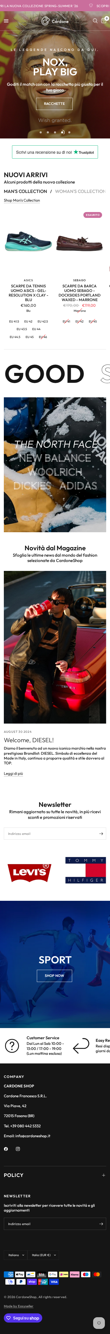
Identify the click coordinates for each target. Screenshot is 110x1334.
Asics (28, 280)
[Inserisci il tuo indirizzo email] (101, 833)
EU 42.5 (43, 321)
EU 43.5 (22, 329)
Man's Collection (25, 191)
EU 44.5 (15, 337)
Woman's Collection (80, 191)
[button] (54, 104)
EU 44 (36, 329)
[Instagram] (21, 1149)
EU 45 (30, 337)
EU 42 (28, 321)
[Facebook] (9, 1149)
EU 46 (43, 337)
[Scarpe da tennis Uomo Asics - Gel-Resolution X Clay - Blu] (28, 242)
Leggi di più (13, 773)
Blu (28, 311)
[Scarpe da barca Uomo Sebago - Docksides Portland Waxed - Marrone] (79, 242)
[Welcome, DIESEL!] (55, 647)
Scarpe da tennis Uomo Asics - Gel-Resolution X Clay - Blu (28, 293)
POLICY (14, 1175)
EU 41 (66, 321)
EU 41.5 (14, 321)
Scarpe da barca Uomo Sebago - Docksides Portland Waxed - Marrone (80, 293)
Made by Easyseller (19, 1306)
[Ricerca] (95, 21)
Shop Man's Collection (22, 200)
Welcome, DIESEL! (29, 740)
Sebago (79, 280)
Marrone (80, 311)
